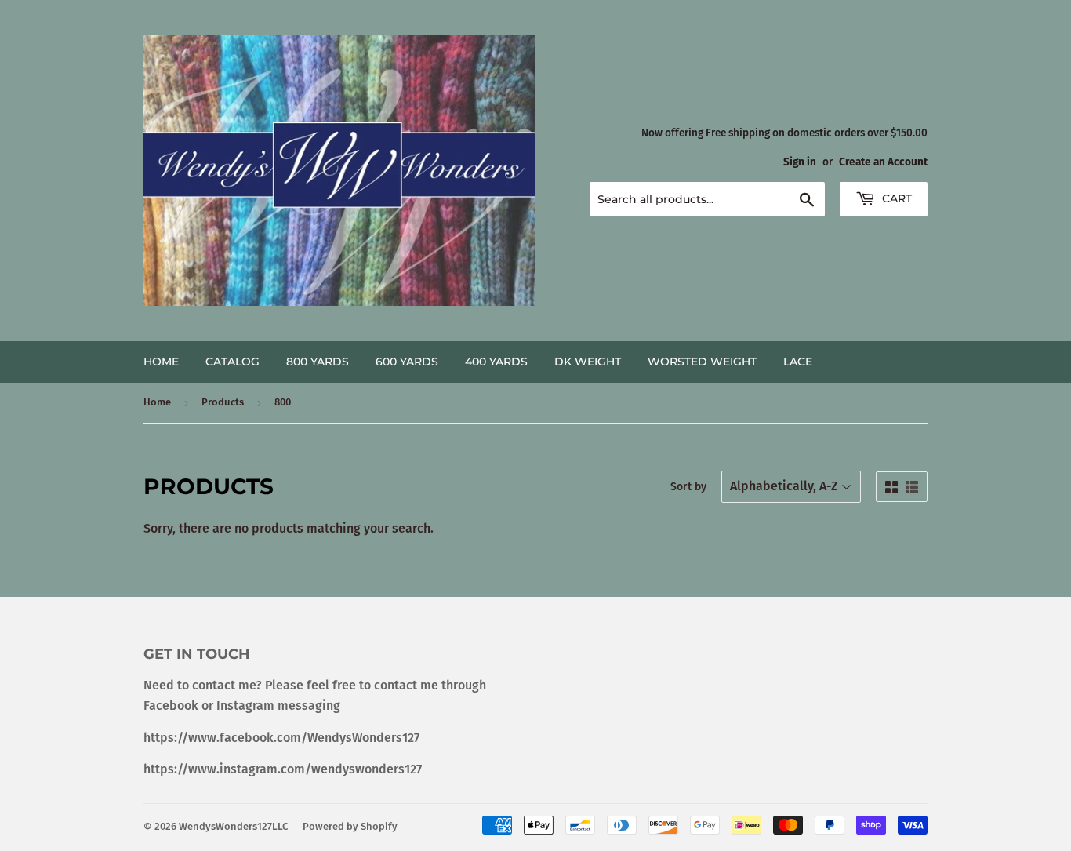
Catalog (232, 362)
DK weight (587, 362)
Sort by (688, 486)
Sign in (799, 162)
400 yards (496, 362)
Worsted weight (702, 362)
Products (222, 402)
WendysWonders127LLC (233, 826)
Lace (797, 362)
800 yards (317, 362)
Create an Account (883, 162)
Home (161, 362)
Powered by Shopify (350, 826)
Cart (895, 198)
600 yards (407, 362)
